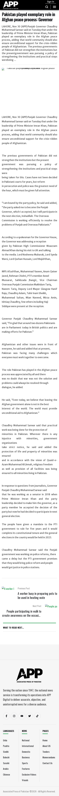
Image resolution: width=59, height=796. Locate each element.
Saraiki (6, 763)
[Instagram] (14, 716)
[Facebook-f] (6, 716)
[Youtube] (21, 716)
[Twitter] (29, 716)
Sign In (50, 1)
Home (45, 740)
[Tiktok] (37, 716)
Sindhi (6, 751)
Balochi (6, 757)
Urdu (5, 740)
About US (47, 746)
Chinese (6, 774)
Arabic (6, 768)
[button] (47, 7)
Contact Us (47, 763)
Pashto (6, 746)
